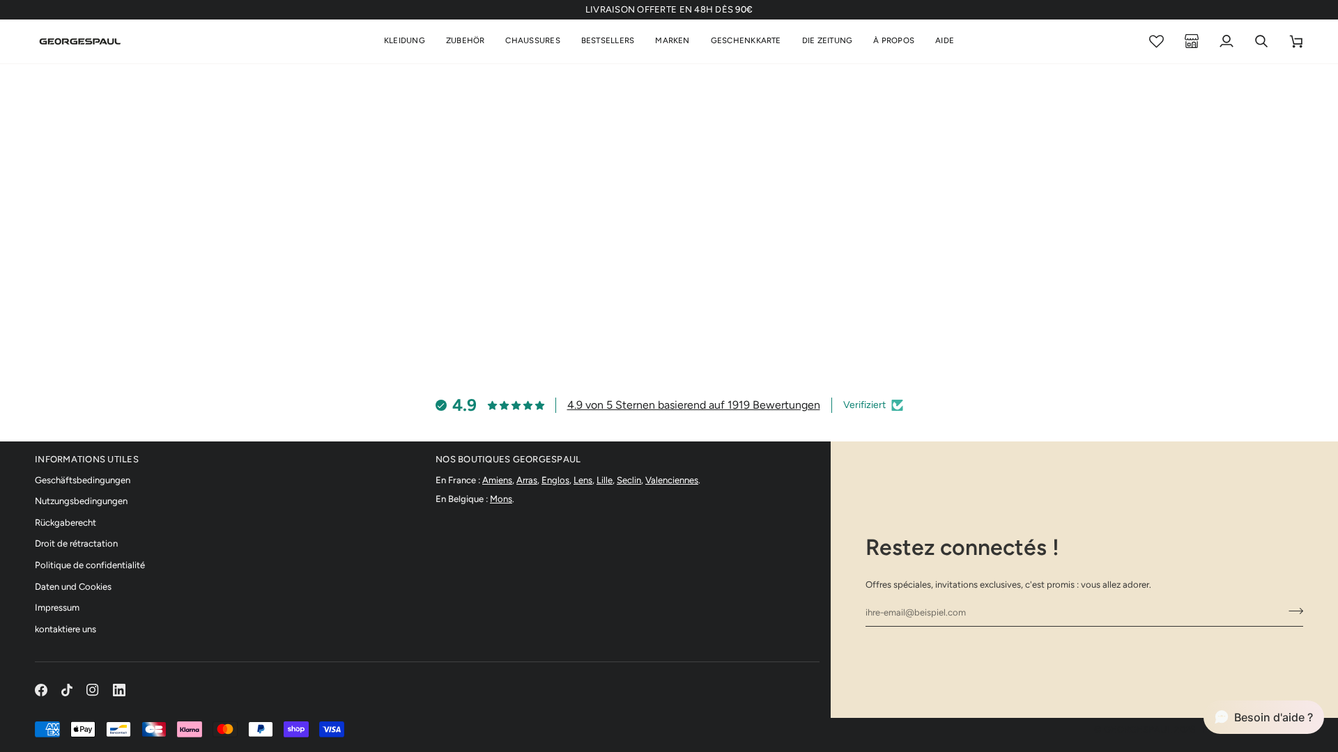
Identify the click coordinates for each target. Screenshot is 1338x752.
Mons (501, 499)
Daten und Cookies (73, 586)
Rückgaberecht (65, 522)
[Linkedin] (119, 690)
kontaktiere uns (65, 629)
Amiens (497, 480)
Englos (555, 480)
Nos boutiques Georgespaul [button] (508, 459)
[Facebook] (41, 690)
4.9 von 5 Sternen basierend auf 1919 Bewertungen (693, 405)
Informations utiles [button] (87, 459)
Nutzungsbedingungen (81, 501)
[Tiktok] (66, 690)
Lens (583, 480)
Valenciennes (671, 480)
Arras (526, 480)
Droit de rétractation (76, 543)
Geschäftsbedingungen (82, 480)
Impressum (57, 607)
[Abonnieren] (1291, 611)
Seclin (629, 480)
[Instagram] (92, 690)
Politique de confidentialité (90, 565)
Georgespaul (1138, 729)
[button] (405, 41)
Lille (605, 480)
